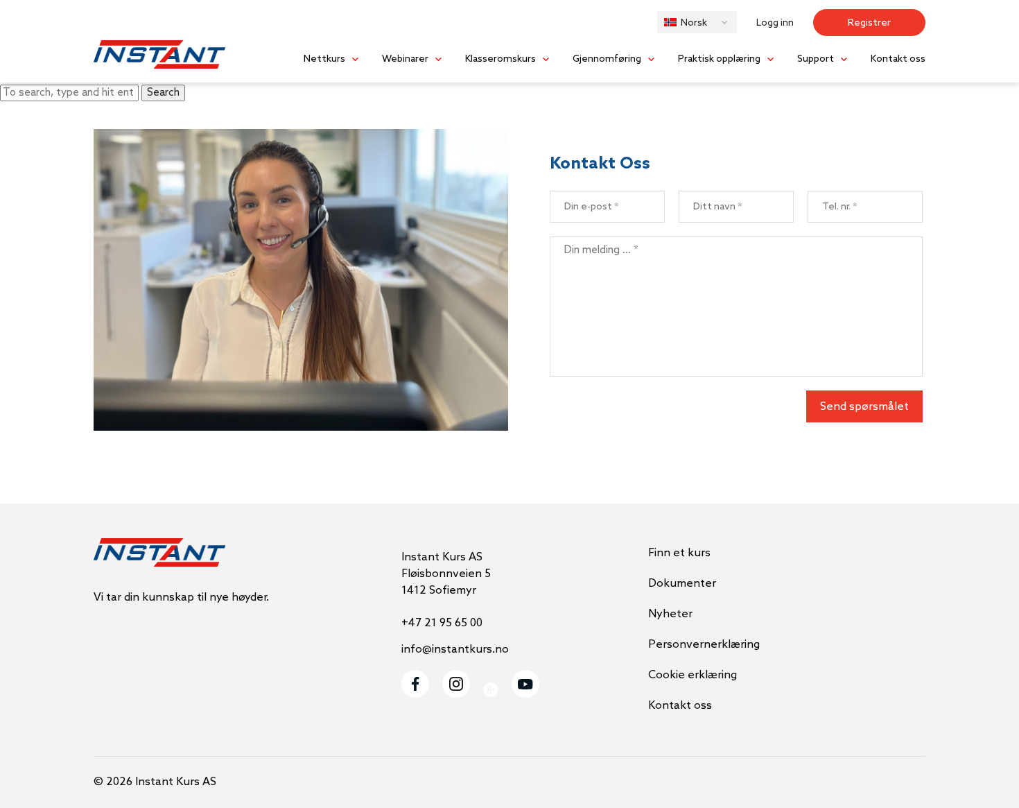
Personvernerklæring (704, 644)
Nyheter (670, 614)
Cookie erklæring (692, 675)
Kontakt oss (898, 59)
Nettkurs (324, 59)
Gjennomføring (607, 59)
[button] (697, 22)
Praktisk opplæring (719, 59)
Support (815, 59)
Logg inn (775, 23)
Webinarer (405, 59)
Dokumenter (682, 583)
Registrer (869, 23)
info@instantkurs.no (455, 649)
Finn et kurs (679, 553)
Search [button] (163, 93)
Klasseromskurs (500, 59)
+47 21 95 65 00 (441, 623)
